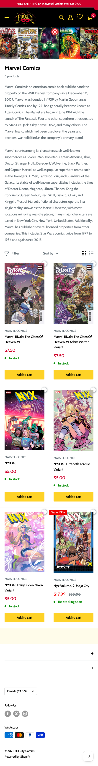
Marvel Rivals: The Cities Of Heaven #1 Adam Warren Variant (73, 342)
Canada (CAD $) (17, 691)
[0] (90, 17)
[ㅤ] (49, 653)
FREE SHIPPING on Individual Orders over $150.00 (49, 3)
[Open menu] (7, 17)
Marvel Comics (16, 330)
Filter (15, 253)
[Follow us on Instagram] (25, 714)
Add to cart (24, 375)
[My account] (70, 17)
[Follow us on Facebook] (8, 714)
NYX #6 (10, 463)
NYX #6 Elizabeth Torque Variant (72, 466)
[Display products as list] (91, 253)
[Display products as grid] (84, 253)
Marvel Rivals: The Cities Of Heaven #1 (24, 339)
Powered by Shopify (17, 756)
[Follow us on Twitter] (16, 714)
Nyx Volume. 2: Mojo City (71, 586)
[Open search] (61, 17)
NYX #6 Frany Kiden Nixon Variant (24, 587)
